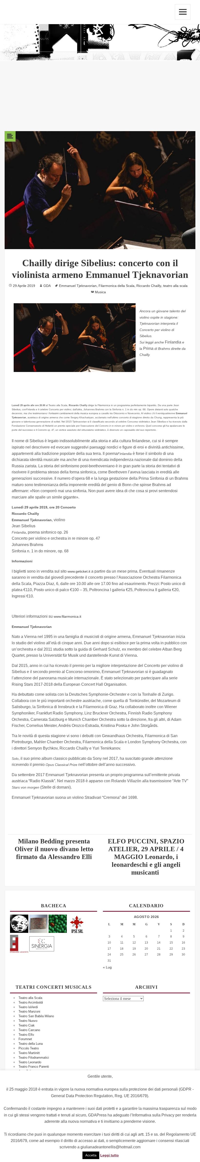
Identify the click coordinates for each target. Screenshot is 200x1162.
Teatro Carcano (29, 1030)
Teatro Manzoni (29, 1011)
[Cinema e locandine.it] (19, 923)
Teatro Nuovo (28, 1021)
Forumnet (25, 1039)
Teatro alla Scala (30, 998)
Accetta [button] (90, 1155)
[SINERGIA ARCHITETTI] (41, 943)
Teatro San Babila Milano (36, 1016)
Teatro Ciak (27, 1025)
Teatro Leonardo (30, 1062)
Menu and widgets (182, 12)
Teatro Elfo (26, 1034)
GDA (47, 286)
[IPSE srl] (77, 923)
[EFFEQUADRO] (19, 943)
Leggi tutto (109, 1155)
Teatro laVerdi (28, 1007)
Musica (100, 292)
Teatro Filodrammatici (34, 1057)
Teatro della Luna (31, 1043)
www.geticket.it (79, 571)
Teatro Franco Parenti (34, 1066)
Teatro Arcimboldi (31, 1002)
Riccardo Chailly (148, 286)
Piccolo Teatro (29, 1048)
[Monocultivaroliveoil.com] (58, 923)
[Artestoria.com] (38, 923)
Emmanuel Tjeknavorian (78, 286)
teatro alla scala (175, 286)
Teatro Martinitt (29, 1053)
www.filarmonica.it (67, 616)
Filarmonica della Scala (116, 286)
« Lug (107, 967)
